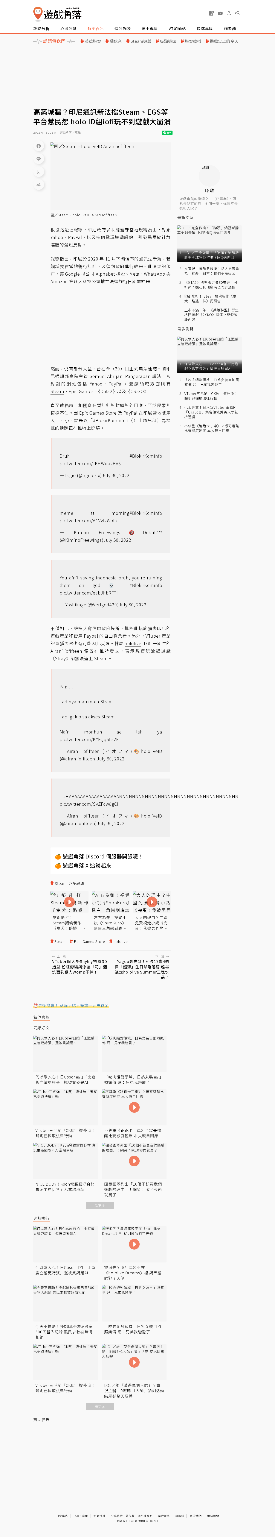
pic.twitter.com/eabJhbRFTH (90, 593)
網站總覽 (213, 1516)
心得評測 (68, 28)
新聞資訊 (95, 28)
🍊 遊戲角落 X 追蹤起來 (83, 865)
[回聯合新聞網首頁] (38, 14)
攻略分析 (41, 28)
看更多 (100, 1205)
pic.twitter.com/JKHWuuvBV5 (90, 463)
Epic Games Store (89, 941)
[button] (237, 13)
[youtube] (220, 13)
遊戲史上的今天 (224, 41)
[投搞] (211, 13)
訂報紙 (179, 1516)
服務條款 (117, 1516)
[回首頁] (57, 14)
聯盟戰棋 (193, 41)
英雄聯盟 (93, 41)
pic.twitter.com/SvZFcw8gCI (89, 804)
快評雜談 (123, 28)
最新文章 (185, 217)
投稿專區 (205, 28)
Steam (60, 941)
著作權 (130, 1516)
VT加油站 (177, 28)
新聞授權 (99, 1516)
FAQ (76, 1516)
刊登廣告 (62, 1516)
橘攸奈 (116, 41)
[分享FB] (38, 145)
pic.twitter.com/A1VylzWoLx (89, 520)
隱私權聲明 (145, 1516)
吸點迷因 (168, 41)
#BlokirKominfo (146, 456)
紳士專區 (150, 28)
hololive (120, 941)
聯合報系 (164, 1516)
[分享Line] (38, 158)
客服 (85, 1516)
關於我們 (196, 1516)
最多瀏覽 (185, 328)
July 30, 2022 (116, 475)
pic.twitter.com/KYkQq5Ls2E (89, 739)
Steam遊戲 (141, 41)
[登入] (228, 13)
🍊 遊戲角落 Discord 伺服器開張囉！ (99, 856)
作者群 (230, 28)
